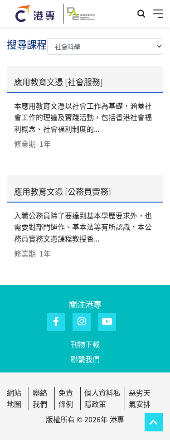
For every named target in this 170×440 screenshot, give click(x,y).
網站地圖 (14, 398)
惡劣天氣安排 (140, 398)
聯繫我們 (85, 358)
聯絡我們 (40, 398)
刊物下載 (85, 343)
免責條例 (65, 398)
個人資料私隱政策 (102, 398)
